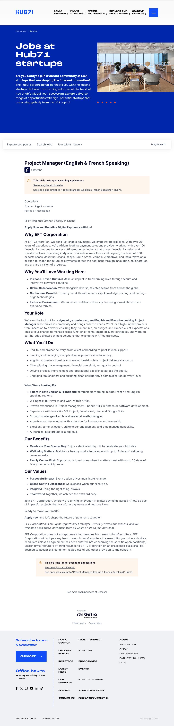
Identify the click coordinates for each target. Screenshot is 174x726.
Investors (65, 661)
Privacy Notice (26, 719)
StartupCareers (138, 12)
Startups (85, 651)
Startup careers (91, 680)
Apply (123, 649)
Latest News (63, 670)
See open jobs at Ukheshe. (48, 185)
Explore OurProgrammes (118, 12)
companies (19, 144)
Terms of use (50, 719)
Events (84, 669)
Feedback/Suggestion (94, 698)
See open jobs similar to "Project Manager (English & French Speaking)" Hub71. (77, 189)
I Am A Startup (64, 641)
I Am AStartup (60, 12)
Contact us (66, 698)
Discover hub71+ (64, 652)
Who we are (128, 645)
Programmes (88, 661)
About (123, 640)
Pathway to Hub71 (132, 658)
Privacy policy (79, 623)
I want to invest (90, 640)
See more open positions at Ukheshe (87, 591)
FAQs (122, 663)
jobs (44, 144)
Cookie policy (95, 623)
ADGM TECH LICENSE (92, 690)
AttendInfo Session (96, 12)
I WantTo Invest (76, 12)
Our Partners (65, 681)
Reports (64, 690)
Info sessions (128, 654)
